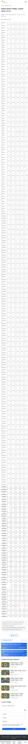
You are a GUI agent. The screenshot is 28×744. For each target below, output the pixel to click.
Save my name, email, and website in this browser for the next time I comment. (12, 725)
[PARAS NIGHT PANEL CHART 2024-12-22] (5, 695)
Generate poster (7, 640)
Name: (4, 714)
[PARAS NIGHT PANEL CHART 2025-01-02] (5, 664)
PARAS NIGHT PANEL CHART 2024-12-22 (16, 694)
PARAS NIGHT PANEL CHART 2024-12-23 (16, 679)
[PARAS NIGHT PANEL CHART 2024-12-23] (5, 680)
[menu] (25, 2)
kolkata (2, 14)
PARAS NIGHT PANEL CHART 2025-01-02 (16, 663)
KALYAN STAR (21, 14)
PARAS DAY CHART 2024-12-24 (18, 671)
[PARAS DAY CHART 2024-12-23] (5, 688)
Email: (4, 717)
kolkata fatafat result (17, 736)
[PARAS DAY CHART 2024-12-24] (5, 672)
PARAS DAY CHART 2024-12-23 (18, 687)
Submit (14, 728)
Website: (5, 721)
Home (2, 5)
